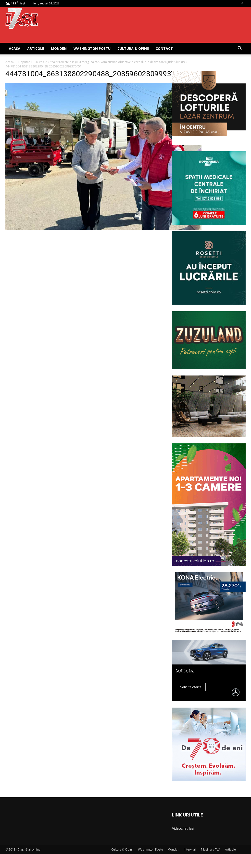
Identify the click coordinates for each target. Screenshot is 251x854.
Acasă (9, 62)
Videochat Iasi (183, 828)
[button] (240, 49)
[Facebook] (242, 3)
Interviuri (190, 849)
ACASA (14, 48)
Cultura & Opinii (133, 48)
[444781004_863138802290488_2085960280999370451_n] (103, 229)
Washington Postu (92, 48)
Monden (59, 48)
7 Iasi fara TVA (210, 849)
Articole (35, 48)
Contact (164, 48)
